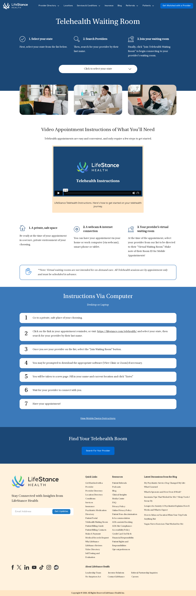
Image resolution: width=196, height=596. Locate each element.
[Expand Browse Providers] (58, 5)
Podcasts (116, 487)
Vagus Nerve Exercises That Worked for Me (163, 524)
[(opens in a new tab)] (13, 567)
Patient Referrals (119, 483)
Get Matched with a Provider (177, 6)
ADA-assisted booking (122, 522)
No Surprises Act (93, 577)
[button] (47, 5)
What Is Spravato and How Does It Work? (162, 492)
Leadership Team (93, 573)
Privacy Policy (118, 506)
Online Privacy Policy (121, 510)
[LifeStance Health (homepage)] (15, 5)
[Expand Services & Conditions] (99, 5)
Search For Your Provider (98, 451)
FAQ (114, 503)
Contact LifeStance (116, 577)
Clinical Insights (119, 495)
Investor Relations (116, 573)
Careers (135, 577)
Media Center (118, 499)
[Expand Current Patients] (153, 5)
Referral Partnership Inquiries (144, 573)
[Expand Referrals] (137, 5)
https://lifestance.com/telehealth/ (117, 331)
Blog (114, 491)
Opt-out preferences (121, 550)
